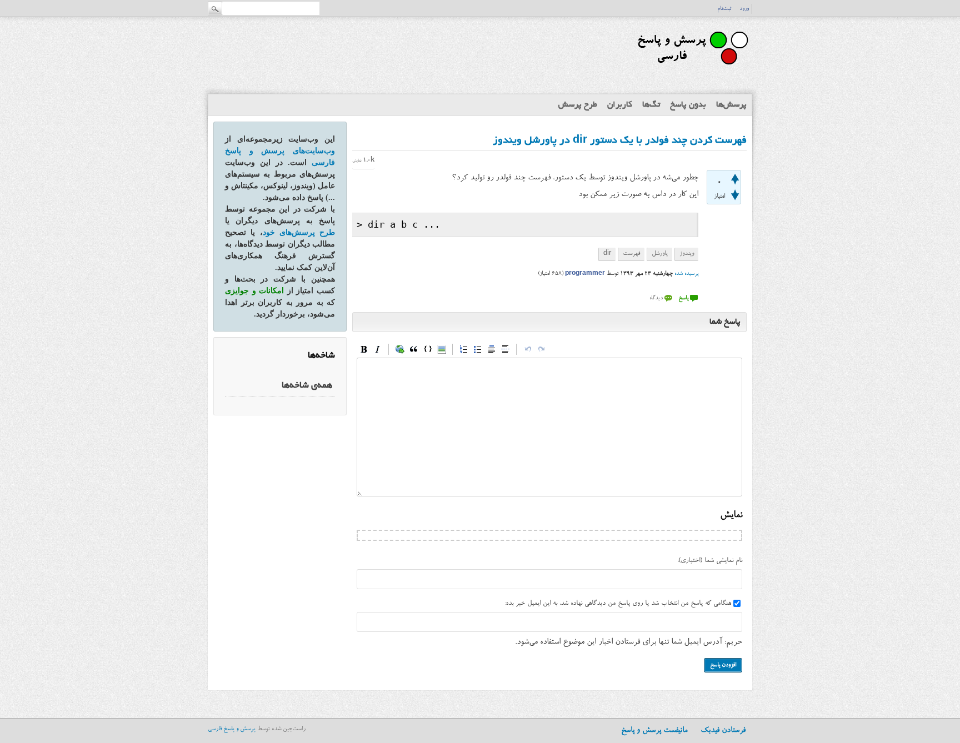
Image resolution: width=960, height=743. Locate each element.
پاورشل (660, 254)
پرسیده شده (686, 273)
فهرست (631, 254)
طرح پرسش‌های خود (299, 232)
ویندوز (686, 254)
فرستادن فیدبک (723, 730)
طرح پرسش (577, 105)
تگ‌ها (651, 105)
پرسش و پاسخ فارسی (232, 729)
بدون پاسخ (688, 105)
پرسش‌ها (731, 105)
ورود (744, 9)
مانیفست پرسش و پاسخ (654, 730)
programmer (585, 273)
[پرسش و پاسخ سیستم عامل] (690, 69)
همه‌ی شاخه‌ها (307, 386)
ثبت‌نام (724, 9)
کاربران (619, 105)
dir (607, 254)
